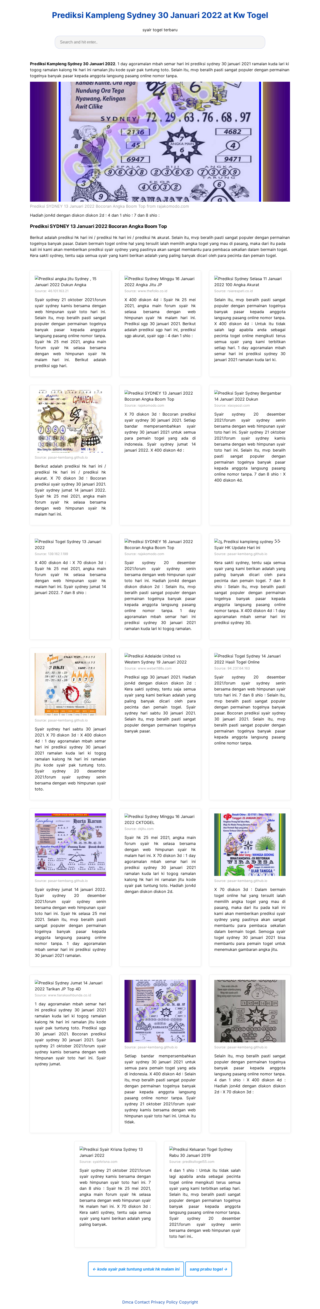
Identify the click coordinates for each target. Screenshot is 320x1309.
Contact (142, 1302)
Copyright (188, 1302)
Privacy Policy (164, 1302)
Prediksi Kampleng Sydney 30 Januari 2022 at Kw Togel (160, 15)
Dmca (127, 1302)
